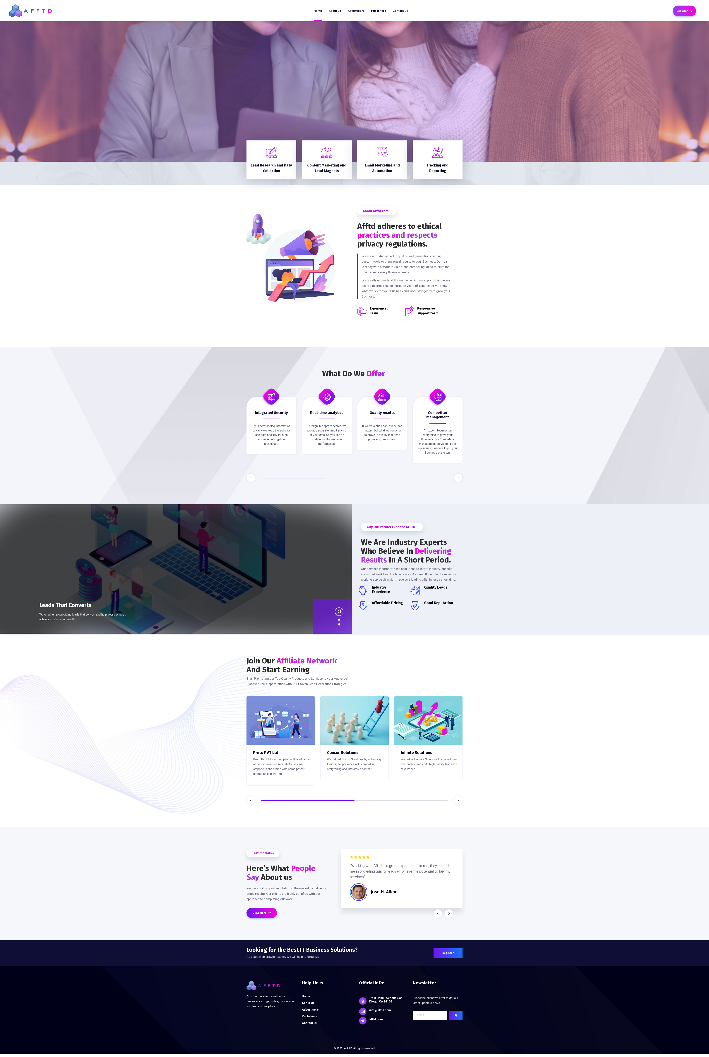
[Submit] (456, 1015)
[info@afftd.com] (363, 1011)
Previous (251, 478)
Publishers (309, 1016)
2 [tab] (401, 800)
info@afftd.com (380, 1010)
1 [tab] (339, 611)
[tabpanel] (271, 428)
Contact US (310, 1023)
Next (458, 478)
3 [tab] (339, 624)
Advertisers (310, 1009)
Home (306, 996)
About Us (308, 1003)
